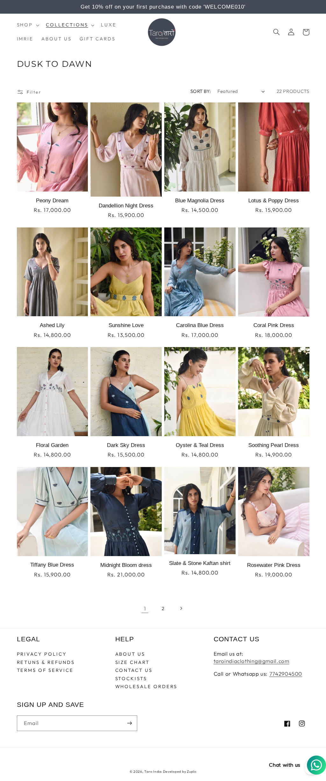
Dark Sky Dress (126, 445)
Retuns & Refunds (46, 662)
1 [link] (145, 608)
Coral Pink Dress (273, 325)
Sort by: (200, 91)
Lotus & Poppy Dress (273, 201)
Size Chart (132, 662)
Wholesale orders (146, 686)
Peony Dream (52, 201)
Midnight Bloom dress (126, 565)
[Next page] (181, 608)
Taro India (152, 771)
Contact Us (133, 670)
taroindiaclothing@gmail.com (251, 661)
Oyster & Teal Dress (200, 445)
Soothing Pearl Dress (273, 445)
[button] (27, 25)
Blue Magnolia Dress (199, 201)
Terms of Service (45, 670)
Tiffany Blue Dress (52, 565)
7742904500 (285, 673)
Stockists (131, 678)
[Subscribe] (129, 723)
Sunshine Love (126, 325)
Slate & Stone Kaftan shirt (199, 563)
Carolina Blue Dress (200, 325)
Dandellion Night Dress (126, 206)
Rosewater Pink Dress (274, 565)
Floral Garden (52, 445)
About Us (130, 654)
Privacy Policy (42, 654)
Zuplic (191, 771)
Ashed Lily (52, 325)
